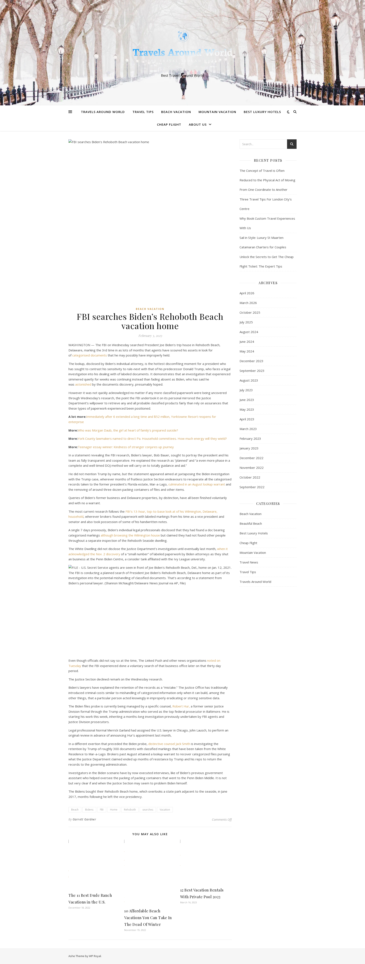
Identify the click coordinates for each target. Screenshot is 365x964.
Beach (75, 809)
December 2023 (251, 361)
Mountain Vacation (217, 112)
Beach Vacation (176, 112)
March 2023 (248, 429)
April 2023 (247, 419)
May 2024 (247, 351)
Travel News (249, 562)
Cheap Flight (169, 124)
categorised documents (89, 355)
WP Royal (95, 956)
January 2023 (249, 448)
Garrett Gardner (84, 819)
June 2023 (247, 400)
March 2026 (248, 303)
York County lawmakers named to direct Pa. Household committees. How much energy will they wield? (152, 438)
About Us (198, 124)
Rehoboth (130, 809)
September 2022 (252, 487)
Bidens (89, 809)
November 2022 (252, 467)
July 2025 (246, 322)
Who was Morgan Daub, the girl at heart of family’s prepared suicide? (128, 430)
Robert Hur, (181, 706)
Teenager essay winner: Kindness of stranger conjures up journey (126, 447)
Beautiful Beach (251, 523)
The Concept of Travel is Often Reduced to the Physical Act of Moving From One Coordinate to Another (267, 180)
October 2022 (250, 477)
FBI (102, 809)
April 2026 (247, 293)
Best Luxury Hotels (262, 112)
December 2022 (251, 458)
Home (113, 809)
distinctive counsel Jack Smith (169, 744)
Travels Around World (103, 112)
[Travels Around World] (182, 48)
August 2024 (249, 332)
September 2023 (252, 370)
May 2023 (247, 409)
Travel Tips (143, 112)
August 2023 (249, 380)
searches (147, 809)
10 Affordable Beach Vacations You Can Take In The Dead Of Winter (148, 917)
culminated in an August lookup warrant (196, 484)
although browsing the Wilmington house (130, 535)
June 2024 (247, 341)
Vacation (165, 809)
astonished (83, 384)
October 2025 (250, 312)
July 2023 (246, 390)
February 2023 (250, 438)
